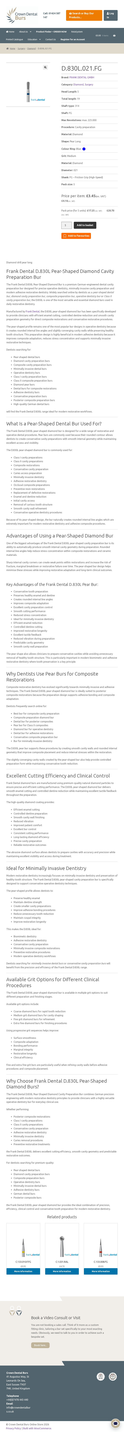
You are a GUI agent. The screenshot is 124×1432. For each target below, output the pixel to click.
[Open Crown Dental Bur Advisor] (115, 1423)
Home (11, 31)
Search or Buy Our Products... (81, 15)
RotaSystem (77, 31)
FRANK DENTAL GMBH (81, 77)
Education (32, 39)
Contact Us (51, 39)
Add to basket (85, 225)
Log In (110, 15)
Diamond (31, 48)
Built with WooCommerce (37, 1428)
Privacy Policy (13, 1428)
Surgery (21, 48)
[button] (45, 67)
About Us (23, 31)
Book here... (40, 1345)
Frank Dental (32, 311)
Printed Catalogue (14, 39)
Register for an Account (73, 39)
